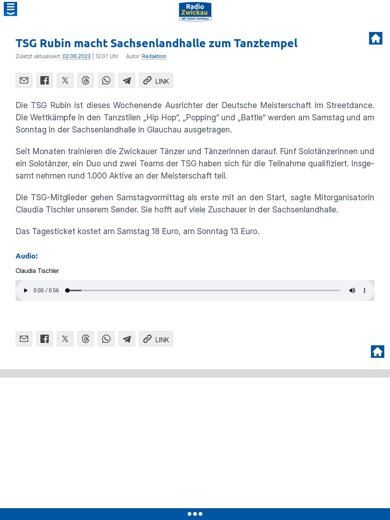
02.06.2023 (76, 56)
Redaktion (154, 56)
